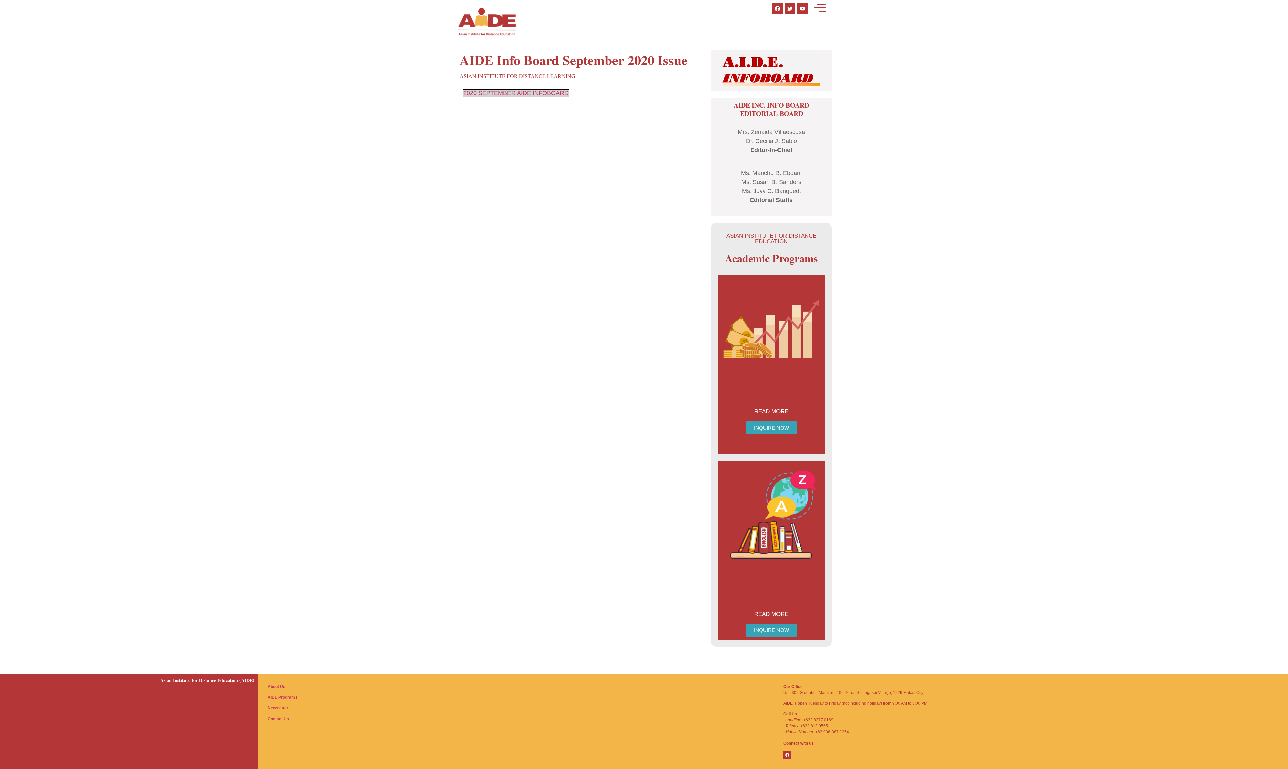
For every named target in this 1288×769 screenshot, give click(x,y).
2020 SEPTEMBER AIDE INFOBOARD (516, 93)
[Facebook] (787, 755)
